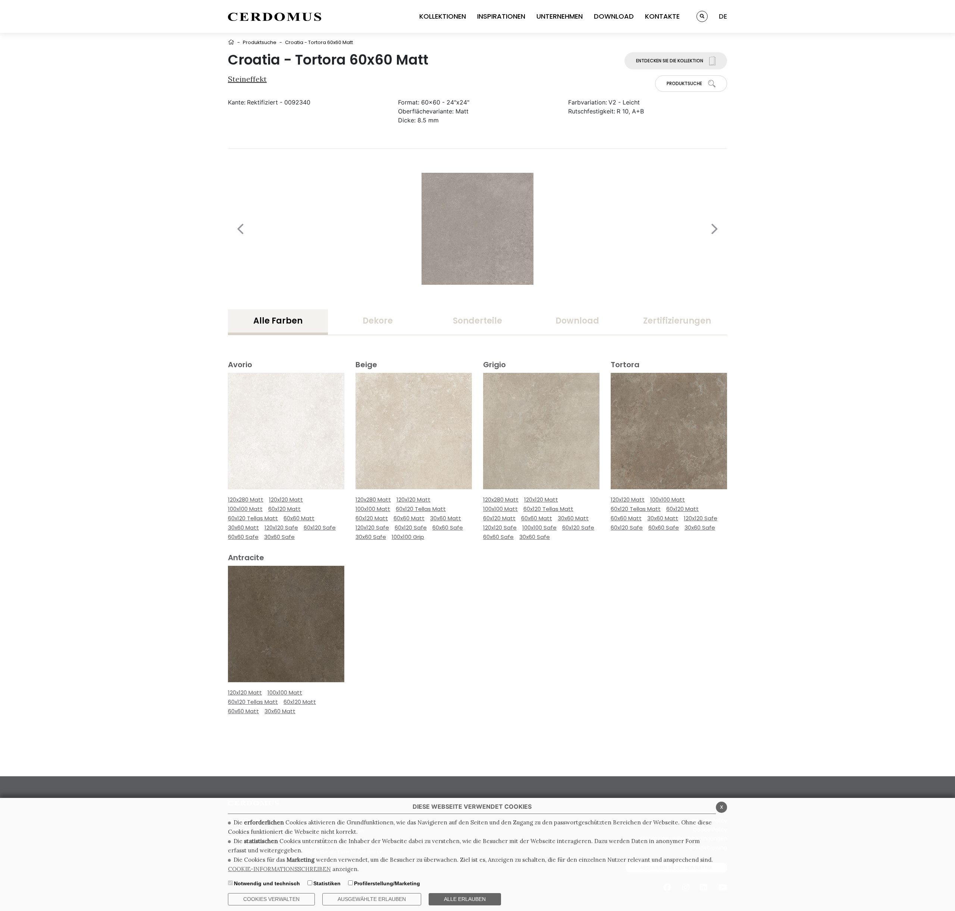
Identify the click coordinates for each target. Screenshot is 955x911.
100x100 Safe (539, 527)
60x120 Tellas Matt (253, 518)
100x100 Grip (408, 537)
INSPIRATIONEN (501, 16)
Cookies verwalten (271, 899)
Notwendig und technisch (267, 883)
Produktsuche (259, 42)
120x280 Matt (245, 499)
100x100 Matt (245, 509)
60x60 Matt (299, 518)
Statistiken (327, 883)
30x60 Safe (279, 537)
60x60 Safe (243, 537)
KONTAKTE (662, 16)
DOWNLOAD (614, 16)
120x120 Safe (281, 527)
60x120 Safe (320, 527)
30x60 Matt (243, 527)
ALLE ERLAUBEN (465, 899)
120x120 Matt (286, 499)
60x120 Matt (284, 509)
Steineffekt (247, 79)
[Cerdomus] (274, 16)
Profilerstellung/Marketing (387, 883)
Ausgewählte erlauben (372, 899)
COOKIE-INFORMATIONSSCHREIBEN (279, 869)
